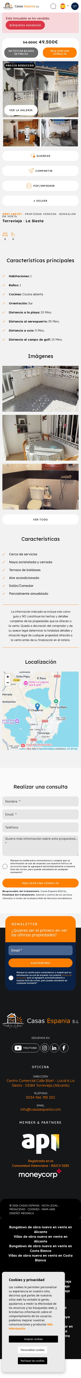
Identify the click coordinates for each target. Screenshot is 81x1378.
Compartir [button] (43, 170)
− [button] (7, 682)
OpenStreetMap (46, 748)
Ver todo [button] (40, 519)
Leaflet (22, 748)
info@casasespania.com (40, 1109)
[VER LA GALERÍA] (40, 89)
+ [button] (7, 676)
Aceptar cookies (33, 1339)
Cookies (34, 1209)
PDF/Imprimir (44, 185)
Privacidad (17, 1209)
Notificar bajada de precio (21, 52)
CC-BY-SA (72, 748)
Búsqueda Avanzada (25, 25)
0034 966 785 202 (40, 1097)
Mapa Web (48, 1209)
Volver (41, 200)
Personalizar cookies (32, 1350)
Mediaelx (27, 1213)
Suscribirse (40, 963)
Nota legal (50, 1205)
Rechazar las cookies (32, 1360)
